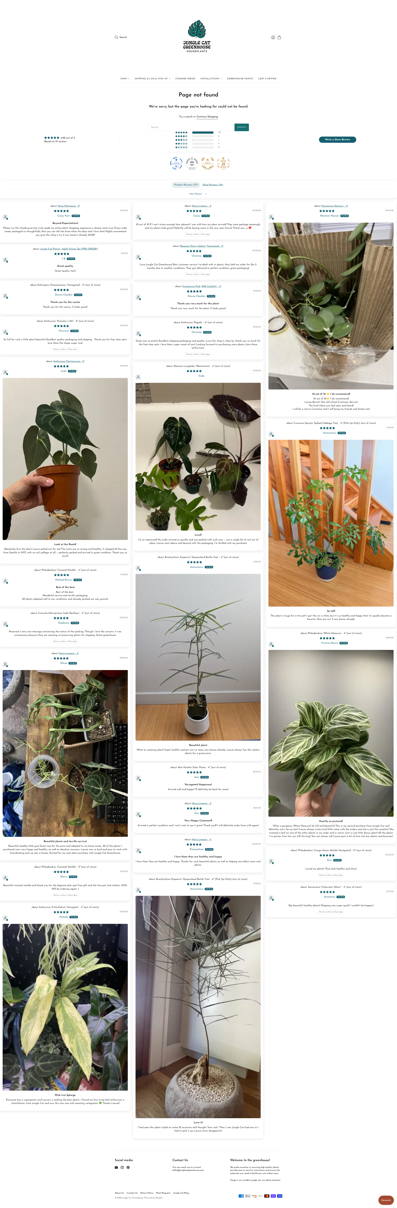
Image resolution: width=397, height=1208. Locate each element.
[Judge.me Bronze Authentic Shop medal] (207, 163)
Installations (209, 79)
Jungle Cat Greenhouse (132, 1198)
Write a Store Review (337, 139)
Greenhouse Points (240, 79)
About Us (119, 1193)
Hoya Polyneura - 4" (69, 206)
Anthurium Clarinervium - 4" (69, 361)
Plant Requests (163, 1193)
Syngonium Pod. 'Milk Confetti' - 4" (201, 286)
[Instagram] (122, 1168)
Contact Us (132, 1193)
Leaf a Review (267, 79)
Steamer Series (185, 79)
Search (241, 127)
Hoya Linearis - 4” (202, 206)
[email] (116, 1168)
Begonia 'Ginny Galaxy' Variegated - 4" (201, 246)
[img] (59, 138)
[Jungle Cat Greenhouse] (198, 37)
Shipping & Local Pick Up (151, 79)
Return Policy (146, 1193)
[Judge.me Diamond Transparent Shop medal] (176, 163)
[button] (181, 132)
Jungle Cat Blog (181, 1193)
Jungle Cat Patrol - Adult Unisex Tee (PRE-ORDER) (69, 249)
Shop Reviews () (213, 185)
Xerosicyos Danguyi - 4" (334, 206)
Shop (123, 79)
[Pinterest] (128, 1168)
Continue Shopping (207, 117)
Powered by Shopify (153, 1198)
